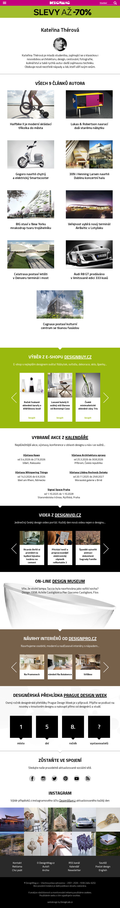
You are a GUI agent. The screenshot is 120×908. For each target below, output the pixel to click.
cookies (87, 892)
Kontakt (17, 863)
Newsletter (74, 870)
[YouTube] (77, 778)
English (103, 870)
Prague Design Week (85, 695)
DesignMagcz (67, 800)
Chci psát (17, 870)
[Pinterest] (65, 778)
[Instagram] (43, 778)
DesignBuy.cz (78, 356)
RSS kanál (74, 863)
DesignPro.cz (83, 638)
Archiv (45, 870)
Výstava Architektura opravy (89, 455)
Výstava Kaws (31, 455)
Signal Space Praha (59, 490)
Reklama (17, 866)
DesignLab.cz (67, 902)
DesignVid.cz (68, 515)
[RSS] (88, 778)
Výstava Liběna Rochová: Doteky (89, 472)
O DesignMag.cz (46, 863)
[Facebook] (32, 778)
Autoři (45, 866)
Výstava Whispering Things (31, 472)
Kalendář (74, 866)
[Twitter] (54, 778)
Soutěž (103, 863)
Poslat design (102, 866)
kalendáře (76, 437)
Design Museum (68, 581)
